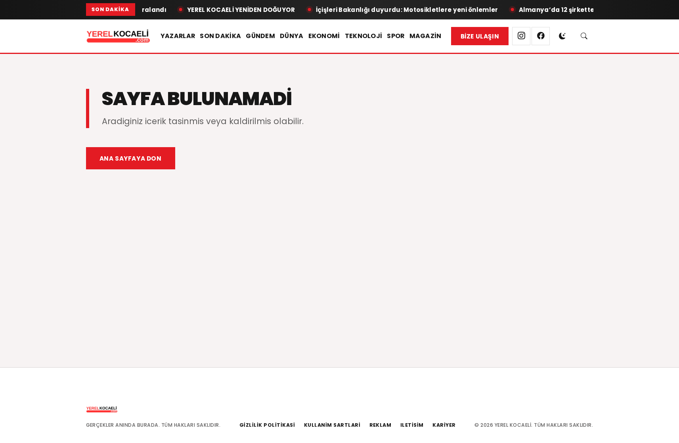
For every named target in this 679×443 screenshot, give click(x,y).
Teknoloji (364, 35)
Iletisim (412, 425)
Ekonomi (324, 35)
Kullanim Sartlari (332, 425)
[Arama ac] (584, 36)
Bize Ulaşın (480, 36)
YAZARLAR (178, 35)
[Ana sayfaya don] (118, 36)
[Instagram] (521, 36)
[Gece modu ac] (562, 36)
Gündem (260, 35)
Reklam (380, 425)
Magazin (425, 35)
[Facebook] (541, 36)
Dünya (291, 35)
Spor (395, 35)
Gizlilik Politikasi (267, 425)
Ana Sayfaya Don (130, 158)
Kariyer (444, 425)
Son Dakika (220, 35)
